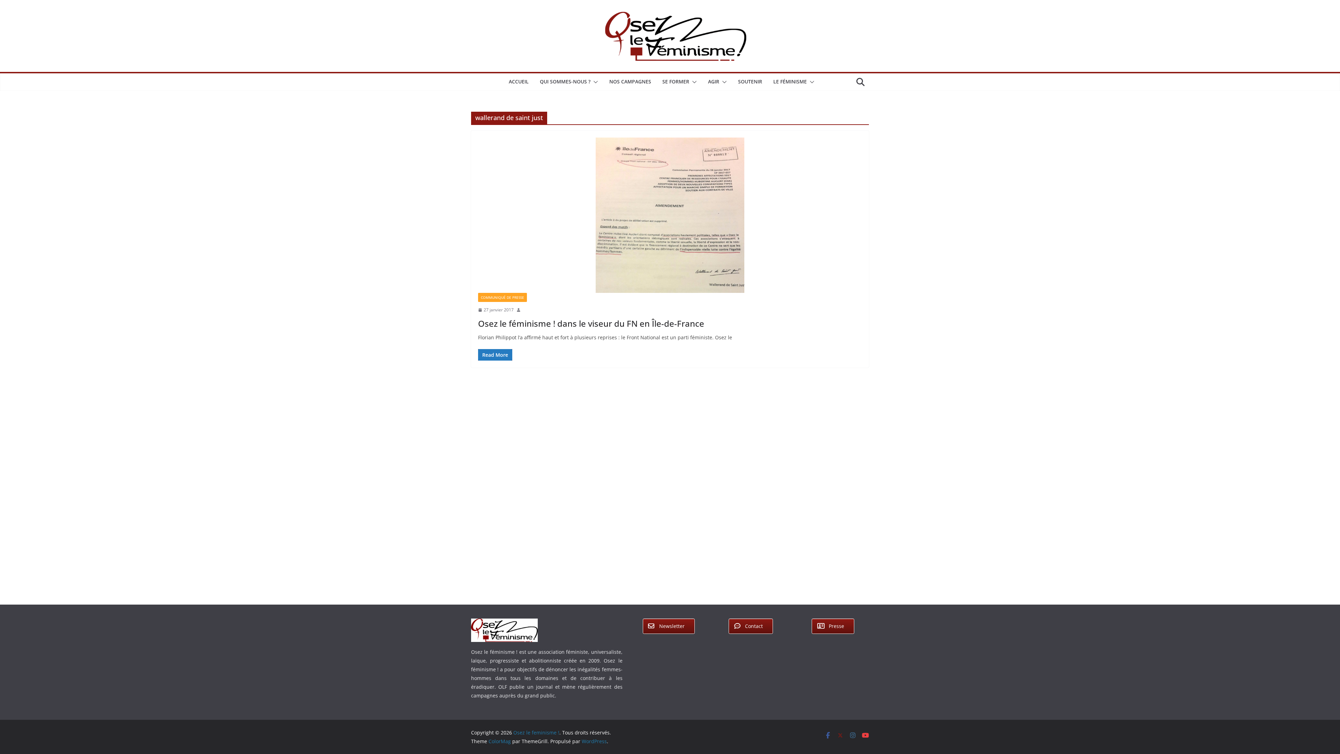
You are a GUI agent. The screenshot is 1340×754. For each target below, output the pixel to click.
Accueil (519, 81)
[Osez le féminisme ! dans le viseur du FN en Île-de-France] (670, 215)
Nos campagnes (630, 81)
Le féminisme (790, 81)
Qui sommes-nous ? (565, 81)
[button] (594, 82)
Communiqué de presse (502, 297)
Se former (675, 81)
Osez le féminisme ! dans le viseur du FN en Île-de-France (591, 323)
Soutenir (750, 81)
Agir (713, 81)
